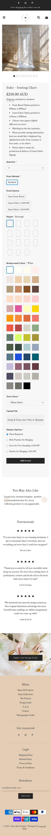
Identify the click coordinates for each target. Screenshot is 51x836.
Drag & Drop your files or (25, 419)
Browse (39, 419)
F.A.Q (25, 706)
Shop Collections (25, 694)
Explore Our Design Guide (26, 658)
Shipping (10, 99)
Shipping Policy (25, 755)
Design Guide (26, 702)
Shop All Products (25, 690)
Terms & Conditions (25, 767)
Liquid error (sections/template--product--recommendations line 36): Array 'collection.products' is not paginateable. (23, 500)
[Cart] (47, 17)
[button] (14, 76)
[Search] (38, 17)
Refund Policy (25, 759)
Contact (25, 711)
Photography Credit (25, 715)
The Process (25, 698)
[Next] (44, 500)
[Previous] (7, 500)
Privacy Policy (25, 763)
